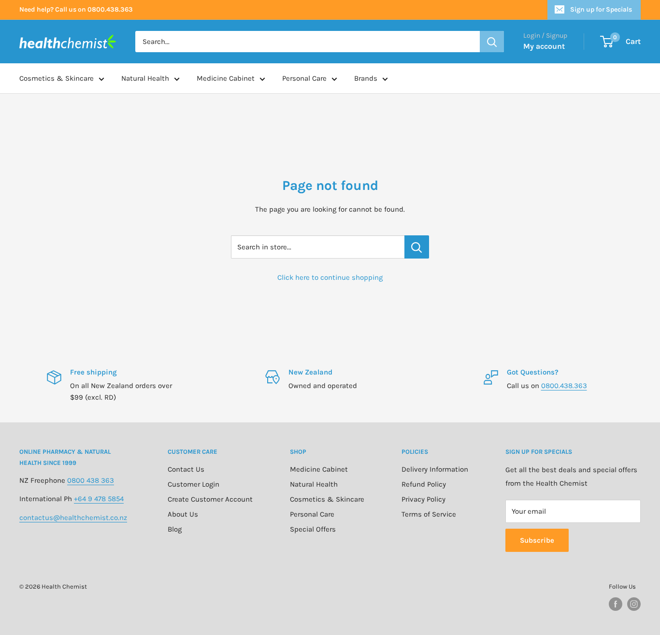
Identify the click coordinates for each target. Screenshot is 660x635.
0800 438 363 (90, 480)
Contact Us (186, 469)
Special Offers (313, 529)
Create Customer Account (210, 499)
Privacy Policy (423, 499)
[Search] (492, 41)
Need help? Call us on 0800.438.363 (76, 9)
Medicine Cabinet (226, 78)
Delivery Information (435, 469)
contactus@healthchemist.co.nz (73, 517)
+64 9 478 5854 (99, 498)
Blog (175, 529)
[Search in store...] (416, 247)
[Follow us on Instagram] (634, 604)
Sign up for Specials (601, 9)
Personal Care (304, 78)
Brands (365, 78)
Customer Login (193, 484)
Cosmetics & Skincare (56, 78)
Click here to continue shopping (330, 277)
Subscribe (537, 540)
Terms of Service (429, 514)
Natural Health (145, 78)
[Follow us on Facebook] (615, 604)
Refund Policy (424, 484)
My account (544, 46)
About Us (183, 514)
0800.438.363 (564, 385)
